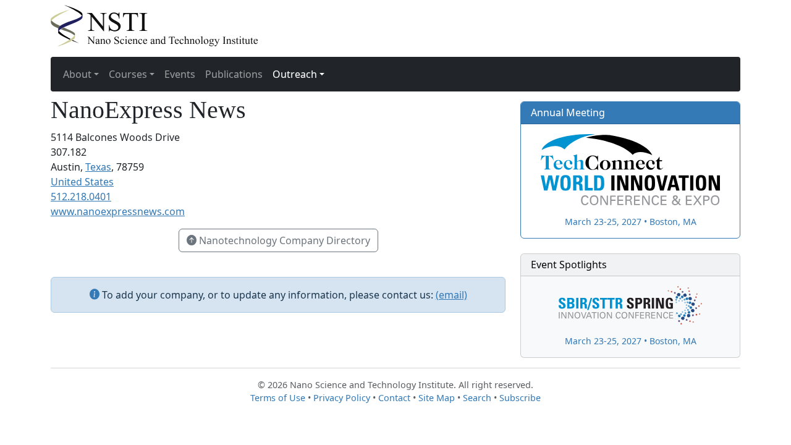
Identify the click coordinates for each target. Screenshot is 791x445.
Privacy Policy (341, 398)
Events (179, 74)
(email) (451, 295)
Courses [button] (128, 74)
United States (82, 182)
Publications (234, 74)
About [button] (77, 74)
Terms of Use (277, 398)
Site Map (436, 398)
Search (477, 398)
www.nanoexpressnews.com (118, 211)
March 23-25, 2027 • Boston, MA (630, 221)
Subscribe (520, 398)
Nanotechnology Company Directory (283, 240)
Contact (394, 398)
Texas (98, 167)
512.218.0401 (81, 196)
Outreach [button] (295, 74)
